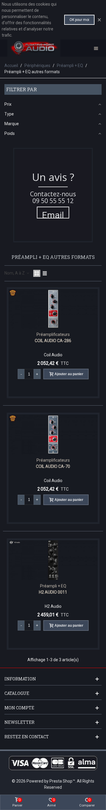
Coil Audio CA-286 (53, 340)
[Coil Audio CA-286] (53, 309)
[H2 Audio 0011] (53, 560)
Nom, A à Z (15, 273)
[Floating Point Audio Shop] (33, 48)
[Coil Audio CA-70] (53, 434)
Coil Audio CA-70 (53, 466)
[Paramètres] (96, 48)
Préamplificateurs (53, 334)
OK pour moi (79, 20)
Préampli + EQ (53, 586)
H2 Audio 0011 (53, 592)
